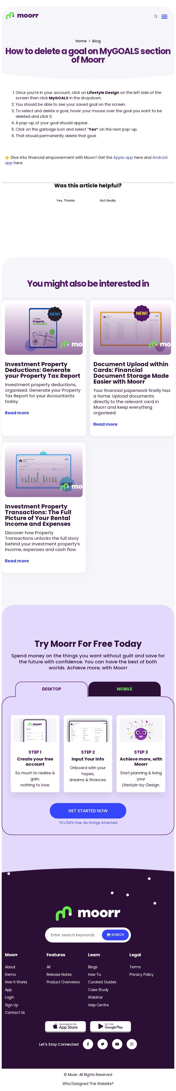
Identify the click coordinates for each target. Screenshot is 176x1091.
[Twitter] (102, 1044)
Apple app (123, 157)
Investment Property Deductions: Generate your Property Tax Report (42, 370)
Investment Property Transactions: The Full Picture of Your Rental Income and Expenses (38, 515)
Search (117, 934)
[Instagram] (132, 1044)
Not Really (108, 200)
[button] (164, 16)
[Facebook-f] (88, 1044)
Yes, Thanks (65, 200)
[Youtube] (117, 1044)
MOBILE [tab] (124, 689)
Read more (17, 413)
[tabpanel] (88, 765)
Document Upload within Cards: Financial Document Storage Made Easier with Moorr (131, 373)
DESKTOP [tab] (51, 689)
